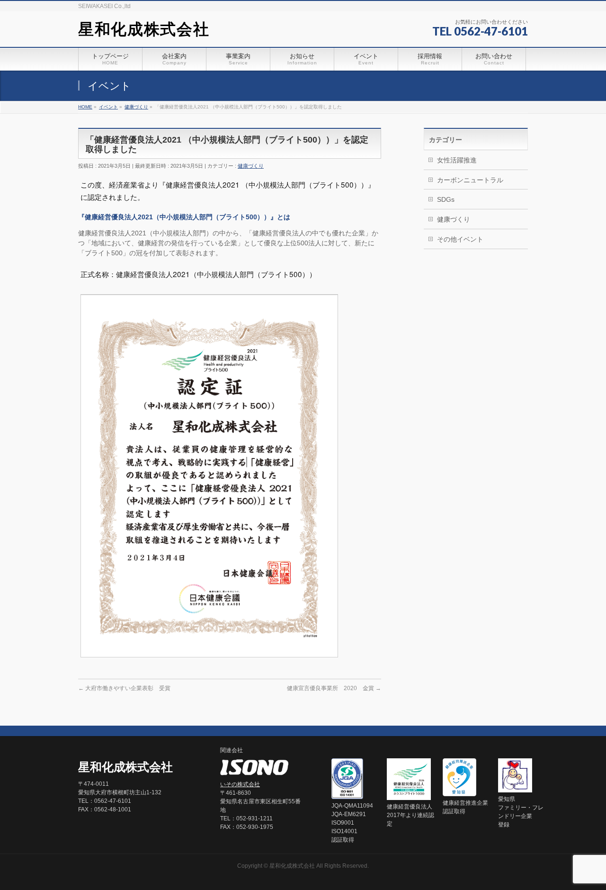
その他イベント (460, 239)
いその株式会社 (240, 784)
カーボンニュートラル (470, 180)
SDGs (445, 199)
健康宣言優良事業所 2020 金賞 (334, 688)
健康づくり (251, 166)
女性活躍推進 (457, 160)
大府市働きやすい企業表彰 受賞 (124, 688)
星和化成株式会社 (143, 29)
